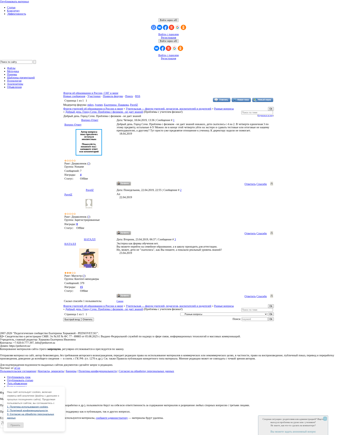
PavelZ (134, 104)
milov (90, 104)
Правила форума (113, 96)
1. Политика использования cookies (27, 406)
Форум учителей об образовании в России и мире (93, 108)
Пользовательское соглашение (18, 371)
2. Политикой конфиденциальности (27, 410)
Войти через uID (168, 20)
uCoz (17, 367)
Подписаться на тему (265, 115)
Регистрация (168, 37)
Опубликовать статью (20, 380)
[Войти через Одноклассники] (183, 27)
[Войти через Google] (177, 27)
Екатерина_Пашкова (116, 104)
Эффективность (16, 13)
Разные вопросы (224, 108)
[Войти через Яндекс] (171, 27)
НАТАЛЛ (89, 239)
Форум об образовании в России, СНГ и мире (90, 93)
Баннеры (71, 371)
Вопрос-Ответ (89, 120)
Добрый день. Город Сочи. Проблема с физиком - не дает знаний (104, 111)
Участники (94, 96)
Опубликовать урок (19, 377)
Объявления (14, 87)
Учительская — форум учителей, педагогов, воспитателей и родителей (168, 108)
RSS (137, 96)
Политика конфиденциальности (97, 371)
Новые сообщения (74, 96)
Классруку (13, 10)
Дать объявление (17, 383)
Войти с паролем (168, 34)
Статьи (11, 7)
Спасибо (261, 184)
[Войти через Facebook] (165, 27)
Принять (15, 425)
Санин (120, 301)
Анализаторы (15, 83)
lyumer (99, 104)
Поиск (129, 96)
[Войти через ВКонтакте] (159, 27)
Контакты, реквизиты (51, 371)
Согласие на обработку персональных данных (146, 371)
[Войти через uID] (153, 27)
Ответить (250, 184)
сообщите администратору (112, 417)
